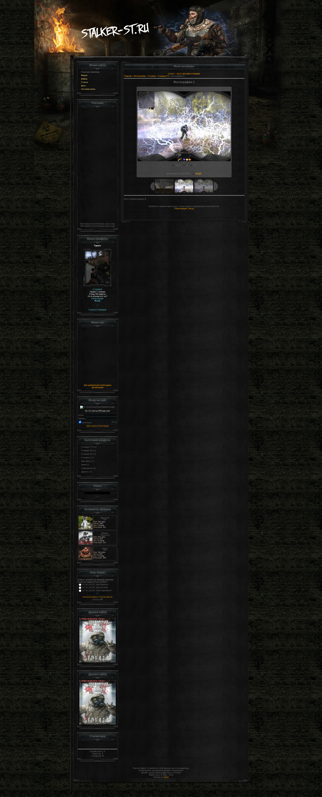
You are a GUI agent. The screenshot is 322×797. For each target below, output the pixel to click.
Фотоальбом (140, 76)
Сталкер (152, 76)
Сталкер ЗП (86, 454)
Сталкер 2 (86, 457)
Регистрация (104, 426)
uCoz (166, 777)
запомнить (87, 422)
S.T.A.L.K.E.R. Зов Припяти (95, 584)
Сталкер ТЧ (86, 447)
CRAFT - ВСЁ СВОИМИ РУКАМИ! (184, 74)
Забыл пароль (91, 426)
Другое (84, 472)
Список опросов (106, 597)
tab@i (198, 173)
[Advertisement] (97, 164)
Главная (128, 76)
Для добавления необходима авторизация (97, 386)
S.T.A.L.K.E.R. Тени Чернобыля (96, 590)
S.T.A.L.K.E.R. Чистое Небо (95, 587)
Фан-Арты (86, 461)
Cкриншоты (86, 468)
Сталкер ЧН (86, 450)
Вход (191, 208)
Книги (83, 465)
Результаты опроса (90, 597)
